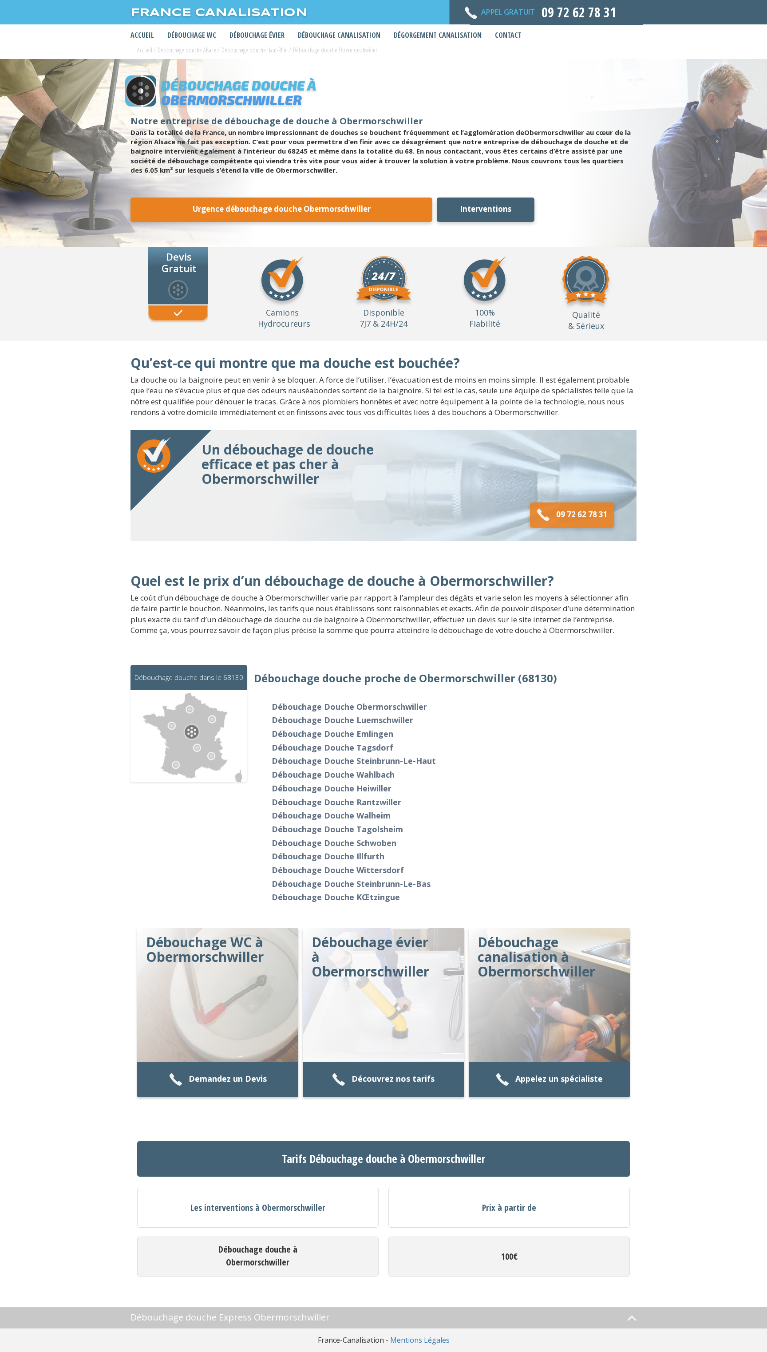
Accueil (142, 35)
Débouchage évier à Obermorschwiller (370, 957)
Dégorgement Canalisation (438, 35)
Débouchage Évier (257, 35)
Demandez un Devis (228, 1079)
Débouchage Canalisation (339, 35)
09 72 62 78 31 (582, 514)
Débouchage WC (191, 35)
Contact (508, 35)
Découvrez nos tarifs (393, 1079)
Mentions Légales (420, 1340)
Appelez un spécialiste (559, 1079)
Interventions (485, 209)
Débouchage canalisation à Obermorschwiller (536, 957)
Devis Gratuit (179, 262)
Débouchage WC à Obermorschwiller (205, 949)
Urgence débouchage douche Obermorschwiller (282, 209)
